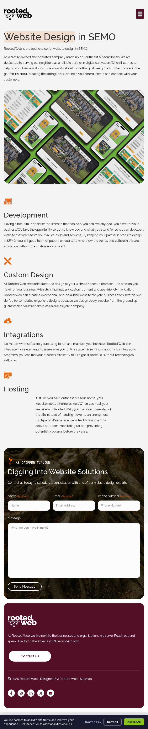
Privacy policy (92, 721)
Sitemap (86, 679)
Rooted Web (69, 679)
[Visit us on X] (41, 693)
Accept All (134, 721)
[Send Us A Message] (51, 693)
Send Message (24, 586)
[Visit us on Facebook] (12, 693)
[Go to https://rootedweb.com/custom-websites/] (74, 223)
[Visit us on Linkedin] (31, 693)
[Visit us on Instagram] (22, 693)
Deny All (112, 721)
